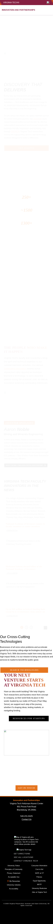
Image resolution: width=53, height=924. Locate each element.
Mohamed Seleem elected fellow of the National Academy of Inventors (24, 567)
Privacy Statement (13, 873)
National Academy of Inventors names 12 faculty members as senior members (25, 525)
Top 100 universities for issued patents (32, 187)
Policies (39, 877)
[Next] (45, 628)
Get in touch (26, 788)
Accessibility (13, 889)
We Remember (14, 881)
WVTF (39, 884)
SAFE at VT (39, 873)
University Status (14, 866)
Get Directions (23, 854)
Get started (26, 148)
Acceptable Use (13, 877)
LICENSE (37, 119)
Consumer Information (39, 866)
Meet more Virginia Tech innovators (25, 465)
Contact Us (26, 819)
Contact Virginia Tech (26, 861)
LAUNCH (15, 131)
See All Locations (24, 857)
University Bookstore (39, 888)
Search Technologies (24, 670)
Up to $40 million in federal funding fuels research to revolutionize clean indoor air (25, 610)
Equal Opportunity (39, 881)
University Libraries (14, 885)
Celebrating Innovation (15, 368)
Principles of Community (13, 869)
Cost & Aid (39, 869)
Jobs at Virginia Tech (39, 892)
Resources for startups (29, 718)
